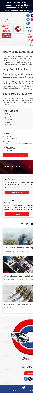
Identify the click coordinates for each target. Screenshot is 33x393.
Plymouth (10, 119)
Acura (9, 114)
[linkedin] (28, 23)
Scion (9, 122)
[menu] (30, 11)
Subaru (9, 125)
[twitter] (30, 379)
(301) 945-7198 (11, 138)
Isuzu (9, 117)
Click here (7, 10)
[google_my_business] (28, 20)
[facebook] (28, 16)
